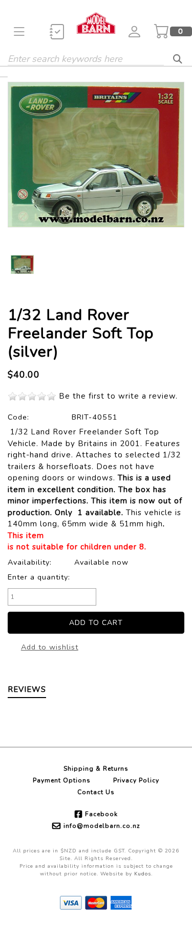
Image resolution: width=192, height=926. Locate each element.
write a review (147, 396)
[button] (19, 31)
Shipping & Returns (96, 769)
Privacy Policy (136, 780)
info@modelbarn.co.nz (101, 826)
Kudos (142, 873)
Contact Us (96, 792)
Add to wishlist (49, 647)
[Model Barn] (96, 22)
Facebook (101, 814)
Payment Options (62, 780)
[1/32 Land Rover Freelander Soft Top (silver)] (96, 154)
